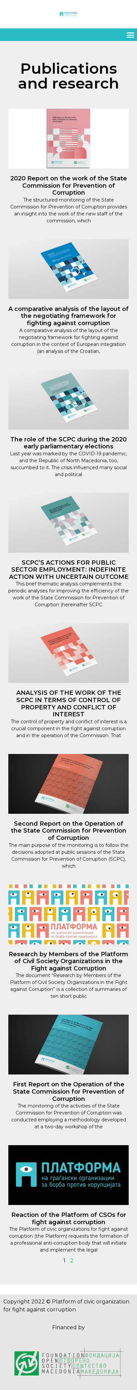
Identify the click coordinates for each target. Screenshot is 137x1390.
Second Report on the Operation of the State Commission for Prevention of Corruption (68, 831)
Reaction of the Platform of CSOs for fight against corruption (68, 1218)
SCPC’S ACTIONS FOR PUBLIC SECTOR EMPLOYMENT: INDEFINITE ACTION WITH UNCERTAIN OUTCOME (68, 570)
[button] (130, 34)
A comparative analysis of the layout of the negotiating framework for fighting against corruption (68, 316)
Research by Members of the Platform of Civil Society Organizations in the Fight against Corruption (68, 961)
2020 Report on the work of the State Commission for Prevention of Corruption (68, 185)
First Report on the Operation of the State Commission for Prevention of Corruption (68, 1091)
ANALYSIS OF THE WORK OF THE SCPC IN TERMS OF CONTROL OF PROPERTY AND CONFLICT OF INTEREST (68, 703)
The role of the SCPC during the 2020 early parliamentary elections (68, 443)
